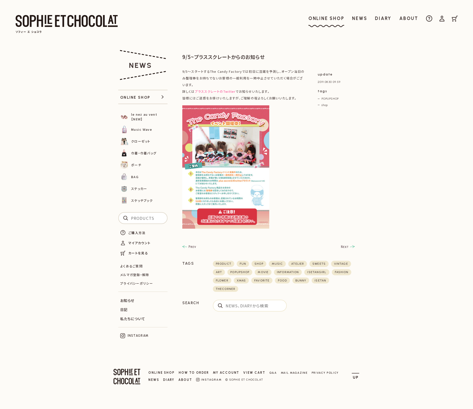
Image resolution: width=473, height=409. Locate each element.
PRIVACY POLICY (325, 372)
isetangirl (316, 272)
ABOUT (185, 380)
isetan (320, 280)
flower (222, 280)
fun (243, 263)
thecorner (225, 289)
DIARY (169, 380)
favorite (262, 280)
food (282, 280)
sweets (319, 263)
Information (288, 272)
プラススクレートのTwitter (215, 91)
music (277, 263)
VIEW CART (254, 372)
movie (263, 272)
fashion (342, 272)
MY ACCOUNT (226, 372)
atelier (297, 263)
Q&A (273, 372)
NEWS (153, 380)
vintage (341, 263)
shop (324, 105)
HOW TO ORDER (194, 372)
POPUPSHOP (330, 98)
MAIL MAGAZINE (294, 372)
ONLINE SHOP (161, 372)
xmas (241, 280)
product (223, 263)
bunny (300, 280)
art (219, 272)
